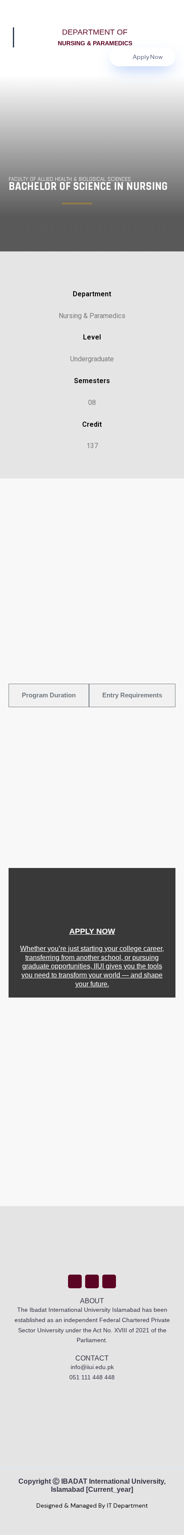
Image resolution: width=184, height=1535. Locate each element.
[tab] (49, 695)
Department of (95, 32)
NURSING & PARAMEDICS (95, 43)
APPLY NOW (92, 931)
